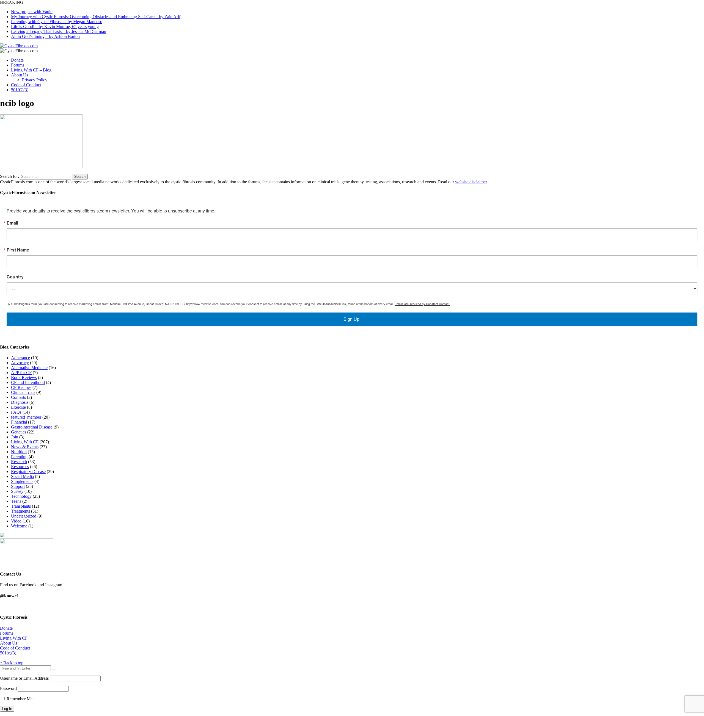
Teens (16, 501)
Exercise (18, 407)
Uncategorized (23, 516)
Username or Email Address (24, 678)
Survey (17, 491)
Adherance (20, 357)
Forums (17, 65)
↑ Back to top (11, 662)
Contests (18, 397)
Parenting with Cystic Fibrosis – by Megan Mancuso (56, 21)
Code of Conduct (26, 84)
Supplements (22, 481)
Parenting (19, 456)
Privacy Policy (34, 80)
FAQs (16, 412)
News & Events (24, 446)
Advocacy (20, 362)
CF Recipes (21, 387)
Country (15, 277)
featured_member (26, 417)
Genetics (18, 432)
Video (16, 521)
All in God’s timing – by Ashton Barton (45, 36)
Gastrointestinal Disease (32, 427)
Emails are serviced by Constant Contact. (422, 304)
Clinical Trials (23, 392)
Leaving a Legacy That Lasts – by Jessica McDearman (58, 31)
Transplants (21, 506)
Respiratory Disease (28, 471)
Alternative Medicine (29, 367)
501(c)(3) (8, 653)
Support (18, 486)
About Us (19, 75)
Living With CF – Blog (31, 70)
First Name (18, 250)
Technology (21, 496)
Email (12, 223)
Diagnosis (19, 402)
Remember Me (19, 698)
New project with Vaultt (32, 11)
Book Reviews (24, 377)
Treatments (20, 511)
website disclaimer (471, 181)
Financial (19, 422)
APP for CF (21, 372)
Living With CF (24, 441)
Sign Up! (352, 319)
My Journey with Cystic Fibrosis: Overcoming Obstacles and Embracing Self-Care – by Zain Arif (95, 16)
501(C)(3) (19, 89)
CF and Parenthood (28, 382)
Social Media (22, 476)
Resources (20, 466)
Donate (17, 60)
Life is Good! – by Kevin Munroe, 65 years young (55, 26)
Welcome (19, 526)
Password (8, 688)
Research (19, 461)
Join (14, 437)
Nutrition (19, 451)
